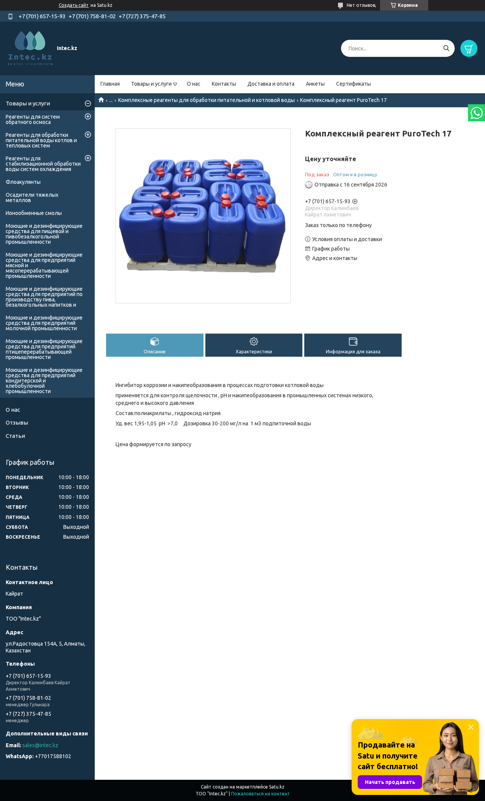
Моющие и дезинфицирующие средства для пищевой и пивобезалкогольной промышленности (44, 234)
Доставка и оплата (270, 84)
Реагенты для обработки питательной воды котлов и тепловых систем (41, 140)
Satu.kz (277, 786)
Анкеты (315, 84)
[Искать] (446, 48)
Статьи (15, 436)
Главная (110, 84)
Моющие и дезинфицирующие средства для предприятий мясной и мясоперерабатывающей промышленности (44, 265)
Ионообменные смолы (34, 213)
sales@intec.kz (40, 745)
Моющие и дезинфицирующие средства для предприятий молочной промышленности (44, 323)
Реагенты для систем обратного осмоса (33, 119)
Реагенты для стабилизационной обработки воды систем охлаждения (43, 163)
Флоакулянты (23, 182)
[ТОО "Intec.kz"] (30, 48)
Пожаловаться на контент (260, 793)
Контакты (224, 84)
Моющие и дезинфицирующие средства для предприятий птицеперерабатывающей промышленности (44, 349)
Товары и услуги (151, 84)
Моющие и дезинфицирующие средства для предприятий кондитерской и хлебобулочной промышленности (44, 380)
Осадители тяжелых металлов (32, 197)
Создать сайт (74, 5)
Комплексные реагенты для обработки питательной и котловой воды (206, 100)
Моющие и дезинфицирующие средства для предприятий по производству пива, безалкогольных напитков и (44, 297)
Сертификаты (353, 84)
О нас (193, 84)
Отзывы (17, 422)
